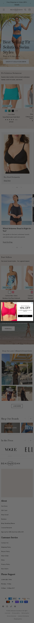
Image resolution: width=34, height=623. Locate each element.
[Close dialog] (32, 303)
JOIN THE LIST (25, 316)
